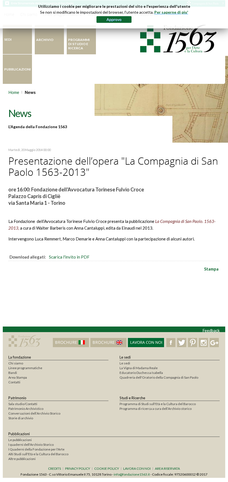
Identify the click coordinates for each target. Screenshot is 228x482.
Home (13, 92)
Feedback (211, 330)
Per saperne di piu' (171, 12)
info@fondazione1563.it (132, 474)
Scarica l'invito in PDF (69, 256)
